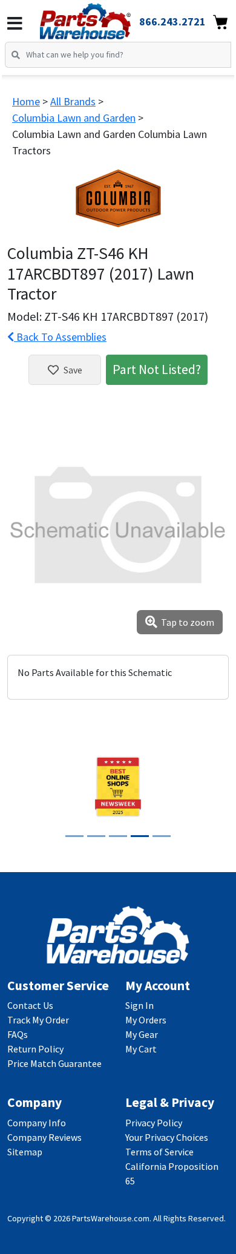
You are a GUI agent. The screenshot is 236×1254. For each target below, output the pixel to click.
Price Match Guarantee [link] (54, 1063)
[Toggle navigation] (14, 23)
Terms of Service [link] (159, 1152)
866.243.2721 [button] (172, 21)
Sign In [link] (139, 1005)
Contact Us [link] (30, 1005)
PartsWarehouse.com (110, 1218)
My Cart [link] (141, 1049)
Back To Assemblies (60, 337)
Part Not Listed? (157, 369)
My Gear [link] (141, 1034)
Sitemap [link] (24, 1152)
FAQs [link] (17, 1034)
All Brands (73, 101)
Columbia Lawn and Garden (74, 118)
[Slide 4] (140, 836)
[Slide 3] (118, 836)
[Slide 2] (96, 836)
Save (73, 370)
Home (26, 101)
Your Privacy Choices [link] (166, 1137)
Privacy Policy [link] (153, 1123)
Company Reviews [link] (44, 1137)
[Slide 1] (74, 836)
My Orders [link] (145, 1020)
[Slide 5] (161, 836)
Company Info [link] (36, 1123)
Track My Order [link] (38, 1020)
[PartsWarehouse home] (102, 17)
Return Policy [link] (35, 1049)
